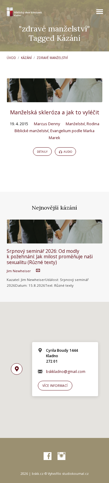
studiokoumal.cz (75, 473)
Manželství (75, 123)
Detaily (42, 152)
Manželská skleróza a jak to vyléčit (54, 112)
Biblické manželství (31, 130)
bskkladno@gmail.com (65, 371)
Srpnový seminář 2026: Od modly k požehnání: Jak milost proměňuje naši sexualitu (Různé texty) (50, 257)
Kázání (26, 58)
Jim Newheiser (19, 271)
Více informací (55, 385)
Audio (67, 152)
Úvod (11, 58)
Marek (54, 137)
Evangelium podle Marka (72, 130)
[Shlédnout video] (38, 271)
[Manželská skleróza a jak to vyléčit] (55, 98)
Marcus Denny (47, 123)
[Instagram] (61, 456)
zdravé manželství (52, 58)
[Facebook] (47, 456)
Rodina (93, 123)
